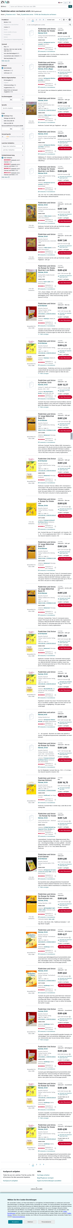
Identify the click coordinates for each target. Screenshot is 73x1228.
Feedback (71, 436)
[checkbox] (2, 22)
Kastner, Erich (43, 384)
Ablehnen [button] (30, 1222)
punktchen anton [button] (27, 14)
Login (65, 2)
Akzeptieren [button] (15, 1222)
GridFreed (47, 795)
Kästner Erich (42, 33)
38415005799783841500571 (47, 942)
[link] (69, 19)
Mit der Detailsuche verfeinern (46, 14)
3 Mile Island (47, 115)
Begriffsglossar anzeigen (45, 1178)
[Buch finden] (70, 6)
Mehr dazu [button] (5, 177)
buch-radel (47, 281)
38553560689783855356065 (47, 790)
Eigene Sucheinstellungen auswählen (49, 1181)
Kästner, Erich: (43, 134)
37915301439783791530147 (47, 110)
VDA (50, 919)
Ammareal (47, 435)
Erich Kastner (42, 461)
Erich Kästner (42, 306)
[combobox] (38, 6)
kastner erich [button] (11, 14)
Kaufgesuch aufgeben (10, 1181)
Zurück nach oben (36, 1189)
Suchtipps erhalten (43, 1175)
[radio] (2, 70)
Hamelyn (46, 318)
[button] (29, 19)
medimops (47, 946)
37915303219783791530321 (47, 313)
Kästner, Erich (43, 100)
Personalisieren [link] (46, 1222)
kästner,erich (42, 714)
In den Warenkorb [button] (65, 45)
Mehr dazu (5, 61)
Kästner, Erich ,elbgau (45, 69)
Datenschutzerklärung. (18, 1216)
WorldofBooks (48, 688)
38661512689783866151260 (47, 430)
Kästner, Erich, (43, 900)
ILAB (53, 919)
